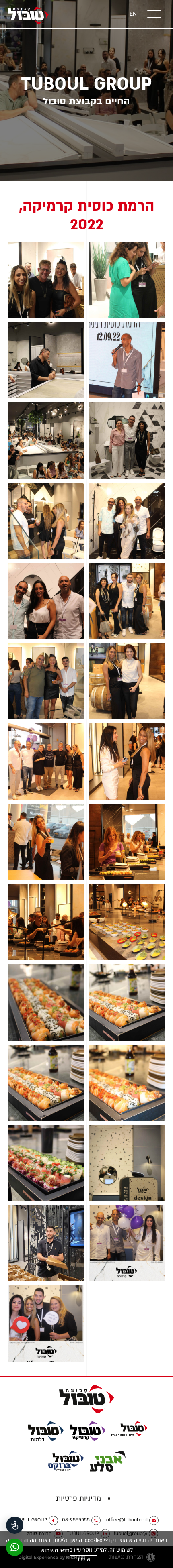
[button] (153, 13)
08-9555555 (76, 1520)
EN (133, 14)
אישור (83, 1559)
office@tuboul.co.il (127, 1520)
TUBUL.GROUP (31, 1520)
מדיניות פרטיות (78, 1498)
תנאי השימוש (55, 1550)
